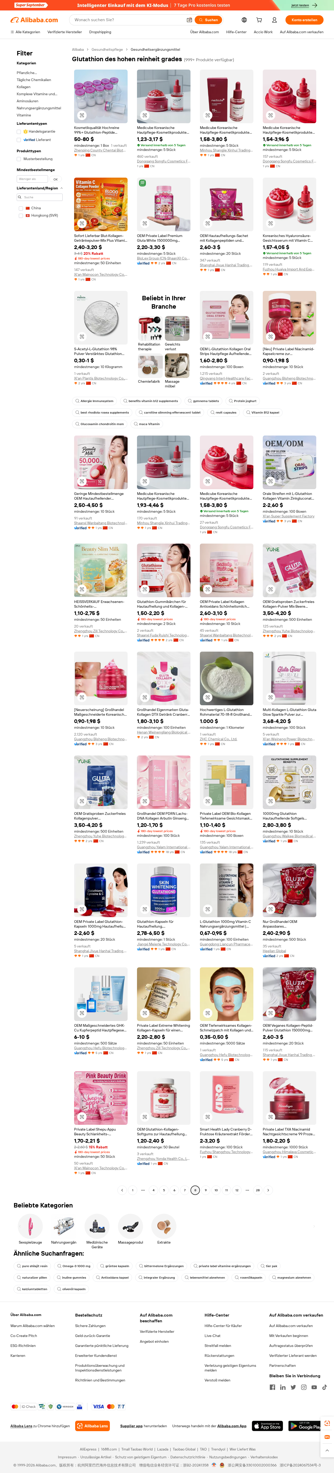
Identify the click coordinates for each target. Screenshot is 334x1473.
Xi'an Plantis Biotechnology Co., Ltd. (101, 378)
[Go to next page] (268, 1190)
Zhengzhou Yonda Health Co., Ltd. (163, 1158)
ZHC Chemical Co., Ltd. (218, 739)
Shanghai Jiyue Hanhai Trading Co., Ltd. (226, 265)
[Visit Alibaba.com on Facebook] (272, 1387)
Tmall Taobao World (137, 1449)
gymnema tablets (206, 401)
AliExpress (88, 1449)
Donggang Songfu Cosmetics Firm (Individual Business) (163, 161)
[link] (327, 1423)
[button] (189, 20)
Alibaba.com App (232, 1426)
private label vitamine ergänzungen (225, 1266)
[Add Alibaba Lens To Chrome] (92, 1426)
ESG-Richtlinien (23, 1346)
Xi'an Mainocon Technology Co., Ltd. (101, 274)
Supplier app (131, 1426)
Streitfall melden (218, 1346)
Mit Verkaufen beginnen (288, 1336)
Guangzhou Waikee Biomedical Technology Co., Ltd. (289, 836)
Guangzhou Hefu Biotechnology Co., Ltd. (101, 1048)
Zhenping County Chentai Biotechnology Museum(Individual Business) (101, 150)
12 (236, 1190)
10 (216, 1190)
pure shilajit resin (34, 1266)
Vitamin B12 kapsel (265, 412)
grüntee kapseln (117, 1266)
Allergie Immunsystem (97, 401)
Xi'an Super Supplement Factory (288, 516)
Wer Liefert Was (243, 1449)
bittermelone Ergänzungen (164, 1266)
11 (226, 1190)
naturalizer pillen (34, 1277)
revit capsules (226, 412)
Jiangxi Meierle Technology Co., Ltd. (163, 944)
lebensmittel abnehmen (207, 1277)
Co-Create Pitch (23, 1336)
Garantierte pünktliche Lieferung (101, 1346)
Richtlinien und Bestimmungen (100, 1380)
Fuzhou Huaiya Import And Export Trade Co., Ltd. (289, 269)
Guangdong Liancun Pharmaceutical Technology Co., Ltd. (226, 944)
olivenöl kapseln (74, 1289)
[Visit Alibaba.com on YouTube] (314, 1387)
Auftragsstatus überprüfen (291, 1346)
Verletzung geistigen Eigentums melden (230, 1367)
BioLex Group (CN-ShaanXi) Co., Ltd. (163, 258)
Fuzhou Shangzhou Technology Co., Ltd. (226, 1152)
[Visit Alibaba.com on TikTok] (324, 1387)
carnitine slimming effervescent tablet (172, 412)
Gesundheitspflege (107, 49)
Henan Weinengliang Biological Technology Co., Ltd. (163, 732)
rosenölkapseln (251, 1277)
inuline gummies (74, 1277)
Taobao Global (184, 1449)
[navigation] (40, 620)
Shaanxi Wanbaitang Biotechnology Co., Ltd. (101, 523)
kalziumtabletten (34, 1289)
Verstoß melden (217, 1380)
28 (258, 1190)
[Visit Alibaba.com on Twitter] (293, 1387)
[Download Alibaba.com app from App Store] (267, 1426)
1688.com (109, 1449)
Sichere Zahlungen (90, 1326)
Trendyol (218, 1449)
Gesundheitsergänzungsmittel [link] (155, 49)
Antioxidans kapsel (115, 1277)
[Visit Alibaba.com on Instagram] (304, 1387)
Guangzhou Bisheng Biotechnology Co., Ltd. (289, 378)
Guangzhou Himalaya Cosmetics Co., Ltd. (289, 1152)
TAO (203, 1449)
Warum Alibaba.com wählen (32, 1326)
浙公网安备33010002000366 (252, 1465)
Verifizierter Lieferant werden (293, 1355)
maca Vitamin (149, 424)
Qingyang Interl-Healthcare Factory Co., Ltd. (226, 378)
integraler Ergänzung (159, 1277)
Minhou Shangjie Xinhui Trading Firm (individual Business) (226, 150)
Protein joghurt (245, 401)
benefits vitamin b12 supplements (153, 401)
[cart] (260, 21)
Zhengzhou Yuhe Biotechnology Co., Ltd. (289, 631)
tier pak (271, 1266)
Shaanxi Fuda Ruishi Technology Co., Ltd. (163, 635)
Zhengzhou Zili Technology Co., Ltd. (101, 631)
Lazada (162, 1449)
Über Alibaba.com (25, 1315)
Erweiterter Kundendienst (96, 1355)
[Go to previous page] (122, 1190)
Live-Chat (212, 1336)
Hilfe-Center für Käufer (223, 1326)
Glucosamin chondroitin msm (102, 424)
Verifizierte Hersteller (157, 1331)
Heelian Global (274, 951)
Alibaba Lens (21, 1426)
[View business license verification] (214, 1465)
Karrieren (17, 1355)
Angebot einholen (154, 1341)
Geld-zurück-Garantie (92, 1336)
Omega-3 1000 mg (76, 1266)
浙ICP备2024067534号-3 (300, 1465)
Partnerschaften (282, 1365)
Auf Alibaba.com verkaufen (291, 1326)
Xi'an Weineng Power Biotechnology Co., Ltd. (289, 739)
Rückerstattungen (219, 1355)
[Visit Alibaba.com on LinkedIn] (283, 1387)
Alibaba (78, 49)
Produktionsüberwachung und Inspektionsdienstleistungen (99, 1367)
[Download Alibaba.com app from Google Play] (306, 1426)
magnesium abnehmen (294, 1277)
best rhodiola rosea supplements (105, 412)
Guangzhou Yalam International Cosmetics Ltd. (163, 847)
